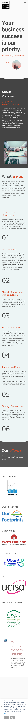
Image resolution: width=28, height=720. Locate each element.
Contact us (8, 62)
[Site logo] (5, 5)
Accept (6, 718)
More (5, 713)
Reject (12, 718)
